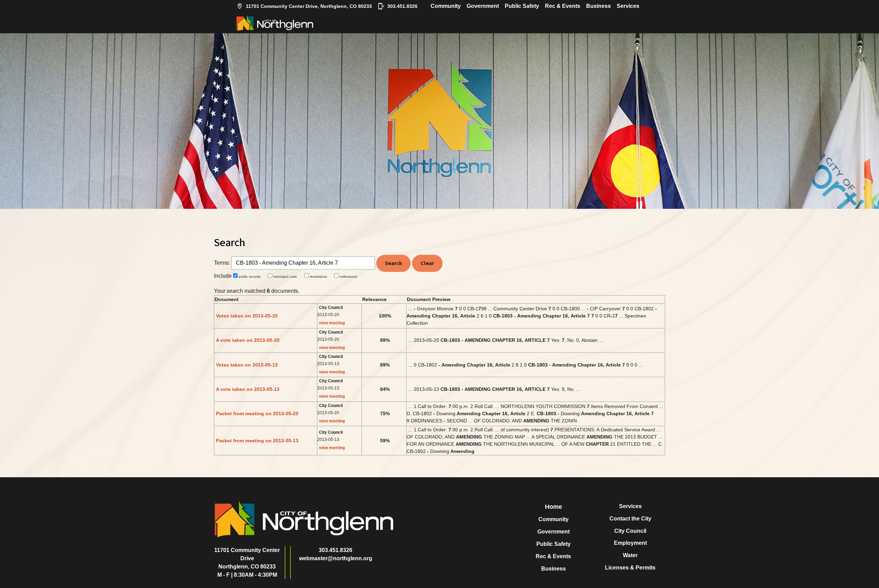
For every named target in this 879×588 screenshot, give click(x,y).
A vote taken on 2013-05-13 (247, 389)
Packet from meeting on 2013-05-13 (257, 440)
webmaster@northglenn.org (335, 558)
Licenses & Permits (630, 568)
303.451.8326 (402, 6)
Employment (630, 543)
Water (630, 555)
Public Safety (522, 6)
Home (553, 506)
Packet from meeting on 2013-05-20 (257, 413)
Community (446, 6)
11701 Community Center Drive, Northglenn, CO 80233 (309, 6)
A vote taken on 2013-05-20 (247, 340)
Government (483, 6)
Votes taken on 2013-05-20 (247, 316)
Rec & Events (562, 6)
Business (598, 6)
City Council (630, 531)
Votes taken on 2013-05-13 (247, 365)
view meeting (332, 323)
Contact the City (630, 518)
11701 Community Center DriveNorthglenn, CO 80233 (247, 558)
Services (628, 6)
